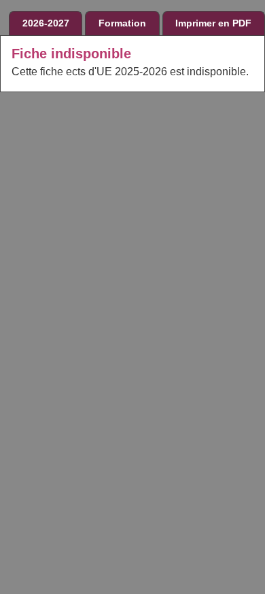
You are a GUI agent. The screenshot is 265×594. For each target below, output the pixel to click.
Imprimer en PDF (213, 23)
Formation (122, 23)
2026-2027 (45, 23)
